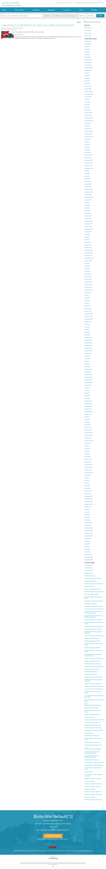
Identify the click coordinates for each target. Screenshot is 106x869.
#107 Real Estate (88, 565)
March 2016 (87, 335)
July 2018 (86, 263)
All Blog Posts (88, 28)
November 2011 (88, 467)
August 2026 (87, 44)
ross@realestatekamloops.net (89, 3)
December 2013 (88, 403)
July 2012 (86, 446)
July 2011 (86, 477)
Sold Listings (87, 35)
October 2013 (88, 409)
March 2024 (87, 110)
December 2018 (88, 250)
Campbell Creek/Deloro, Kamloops (93, 629)
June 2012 (87, 448)
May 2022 (87, 147)
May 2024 (87, 104)
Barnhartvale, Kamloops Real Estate (93, 583)
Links (81, 10)
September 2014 (88, 382)
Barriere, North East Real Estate (92, 589)
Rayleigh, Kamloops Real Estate (92, 725)
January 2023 (87, 128)
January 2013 (87, 430)
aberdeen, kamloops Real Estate (92, 578)
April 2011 (87, 485)
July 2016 (86, 324)
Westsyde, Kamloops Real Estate (93, 799)
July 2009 (86, 541)
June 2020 (87, 205)
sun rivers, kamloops (89, 781)
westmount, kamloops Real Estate (93, 794)
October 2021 (88, 165)
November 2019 (88, 223)
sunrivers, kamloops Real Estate (92, 786)
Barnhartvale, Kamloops (90, 581)
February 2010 (88, 522)
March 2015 (87, 366)
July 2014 (86, 387)
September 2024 (88, 94)
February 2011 (88, 491)
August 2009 (87, 538)
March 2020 (87, 213)
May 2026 (87, 51)
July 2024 (86, 99)
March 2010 (87, 520)
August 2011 (87, 475)
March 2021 (87, 181)
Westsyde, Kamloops (89, 797)
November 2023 (88, 118)
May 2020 (87, 208)
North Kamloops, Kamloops (91, 707)
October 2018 (88, 255)
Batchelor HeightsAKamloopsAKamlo (94, 591)
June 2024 (87, 102)
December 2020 (88, 189)
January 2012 (87, 462)
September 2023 (88, 120)
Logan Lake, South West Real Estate (93, 686)
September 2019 (88, 229)
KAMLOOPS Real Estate (90, 674)
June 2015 (87, 358)
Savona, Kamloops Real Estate (92, 742)
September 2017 (88, 290)
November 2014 (88, 377)
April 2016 (87, 332)
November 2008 (88, 559)
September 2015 (88, 350)
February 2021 (88, 184)
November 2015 (88, 345)
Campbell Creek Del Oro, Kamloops (93, 619)
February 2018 (88, 276)
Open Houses (88, 33)
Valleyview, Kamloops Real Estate (93, 791)
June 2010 (87, 512)
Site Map (94, 10)
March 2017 (87, 305)
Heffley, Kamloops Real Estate (92, 661)
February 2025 (88, 86)
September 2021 (88, 168)
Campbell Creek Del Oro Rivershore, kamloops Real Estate (93, 616)
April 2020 (87, 210)
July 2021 (86, 171)
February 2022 (88, 155)
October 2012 (88, 438)
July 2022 (86, 141)
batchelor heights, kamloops (91, 594)
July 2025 (86, 73)
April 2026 (87, 54)
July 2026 (86, 46)
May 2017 (87, 300)
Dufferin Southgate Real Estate (92, 641)
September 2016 (88, 319)
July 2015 (86, 356)
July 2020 (86, 202)
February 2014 (88, 401)
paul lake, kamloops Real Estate (92, 714)
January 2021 (87, 186)
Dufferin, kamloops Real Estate (92, 647)
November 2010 (88, 499)
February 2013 (88, 427)
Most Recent (87, 41)
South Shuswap (88, 771)
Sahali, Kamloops (88, 733)
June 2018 (87, 266)
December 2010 (88, 496)
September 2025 (88, 67)
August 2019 (87, 231)
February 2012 (88, 459)
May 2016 (87, 329)
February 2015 (88, 369)
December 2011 (88, 464)
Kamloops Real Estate (11, 29)
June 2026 (87, 49)
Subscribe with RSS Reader (93, 22)
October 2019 (88, 226)
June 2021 (87, 173)
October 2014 (88, 380)
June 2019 (87, 234)
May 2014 (87, 393)
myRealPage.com (53, 858)
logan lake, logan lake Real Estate (92, 683)
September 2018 (88, 258)
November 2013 (88, 406)
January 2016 (87, 340)
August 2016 (87, 321)
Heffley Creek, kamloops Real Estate (93, 658)
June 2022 (87, 144)
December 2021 (88, 160)
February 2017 (88, 308)
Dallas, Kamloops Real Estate (91, 638)
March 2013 (87, 424)
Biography (51, 10)
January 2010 (87, 525)
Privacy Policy (19, 10)
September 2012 (88, 440)
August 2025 (87, 70)
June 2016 (87, 327)
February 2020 (88, 216)
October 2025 (88, 65)
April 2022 (87, 149)
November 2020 (88, 192)
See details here (19, 34)
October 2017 (88, 287)
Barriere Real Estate (89, 586)
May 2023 (87, 126)
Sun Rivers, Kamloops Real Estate (93, 783)
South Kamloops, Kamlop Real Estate (94, 765)
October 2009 (88, 533)
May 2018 (87, 268)
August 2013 (87, 414)
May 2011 (87, 483)
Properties (35, 10)
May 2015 (87, 361)
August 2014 (87, 385)
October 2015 (88, 348)
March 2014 (87, 398)
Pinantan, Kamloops (89, 717)
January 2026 (87, 62)
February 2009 (88, 554)
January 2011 (87, 493)
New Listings (87, 30)
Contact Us (66, 10)
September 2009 (88, 536)
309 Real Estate (88, 573)
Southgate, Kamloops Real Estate (93, 778)
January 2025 (87, 89)
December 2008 (88, 557)
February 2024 (88, 112)
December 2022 (88, 131)
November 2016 (88, 313)
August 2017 (87, 292)
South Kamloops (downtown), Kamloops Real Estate (92, 752)
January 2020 (87, 218)
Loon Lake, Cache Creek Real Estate (93, 689)
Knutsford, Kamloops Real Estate (93, 677)
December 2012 (88, 432)
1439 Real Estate (88, 570)
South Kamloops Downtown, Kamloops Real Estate (91, 756)
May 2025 (87, 78)
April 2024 (87, 107)
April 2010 (87, 517)
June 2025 (87, 75)
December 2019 (88, 221)
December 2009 (88, 528)
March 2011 (87, 488)
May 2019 (87, 237)
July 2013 (86, 417)
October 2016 (88, 316)
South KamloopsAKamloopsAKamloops (93, 748)
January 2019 (87, 247)
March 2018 (87, 274)
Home (4, 10)
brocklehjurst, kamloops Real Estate (93, 601)
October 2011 (88, 469)
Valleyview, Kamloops (90, 789)
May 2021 (87, 176)
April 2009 (87, 549)
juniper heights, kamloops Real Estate (94, 666)
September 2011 (88, 472)
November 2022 (88, 133)
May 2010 (87, 514)
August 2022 (87, 139)
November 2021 (88, 163)
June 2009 (87, 544)
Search (100, 15)
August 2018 (87, 260)
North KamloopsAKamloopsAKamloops (93, 704)
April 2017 (87, 303)
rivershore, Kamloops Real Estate (93, 727)
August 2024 (87, 96)
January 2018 (87, 279)
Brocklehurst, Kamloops (90, 603)
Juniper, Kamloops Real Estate (92, 669)
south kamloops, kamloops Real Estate (94, 762)
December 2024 (88, 91)
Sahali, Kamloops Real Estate (91, 735)
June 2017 (87, 298)
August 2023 (87, 123)
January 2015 (87, 372)
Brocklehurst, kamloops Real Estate (93, 606)
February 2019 (88, 245)
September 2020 (88, 197)
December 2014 (88, 374)
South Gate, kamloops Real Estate (93, 745)
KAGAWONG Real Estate (91, 671)
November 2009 (88, 530)
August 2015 (87, 353)
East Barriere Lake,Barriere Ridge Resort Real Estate (92, 655)
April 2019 (87, 239)
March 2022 (87, 152)
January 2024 (87, 115)
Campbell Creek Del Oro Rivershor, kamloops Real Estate (93, 612)
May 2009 (87, 546)
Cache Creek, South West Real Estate (94, 609)
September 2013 (88, 411)
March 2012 (87, 456)
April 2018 (87, 271)
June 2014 (87, 390)
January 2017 (87, 311)
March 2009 (87, 551)
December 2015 (88, 342)
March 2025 (87, 83)
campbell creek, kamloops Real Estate (94, 626)
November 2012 (88, 435)
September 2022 (88, 136)
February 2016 (88, 337)
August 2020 (87, 200)
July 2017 (86, 295)
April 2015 (87, 364)
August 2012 (87, 443)
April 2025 (87, 81)
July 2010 (86, 509)
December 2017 (88, 282)
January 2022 (87, 157)
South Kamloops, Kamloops (91, 759)
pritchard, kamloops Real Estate (92, 722)
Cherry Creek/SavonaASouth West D (94, 635)
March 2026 (87, 57)
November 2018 (88, 253)
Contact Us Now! (53, 836)
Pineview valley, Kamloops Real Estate (94, 719)
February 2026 (88, 59)
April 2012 (87, 454)
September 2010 (88, 504)
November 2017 (88, 284)
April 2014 (87, 395)
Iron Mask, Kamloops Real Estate (92, 663)
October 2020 (88, 194)
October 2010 (88, 501)
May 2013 (87, 419)
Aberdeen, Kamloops (89, 575)
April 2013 (87, 422)
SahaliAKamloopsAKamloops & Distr (93, 730)
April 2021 (87, 178)
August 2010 (87, 506)
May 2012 (87, 451)
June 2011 (87, 480)
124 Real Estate (88, 568)
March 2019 (87, 242)
